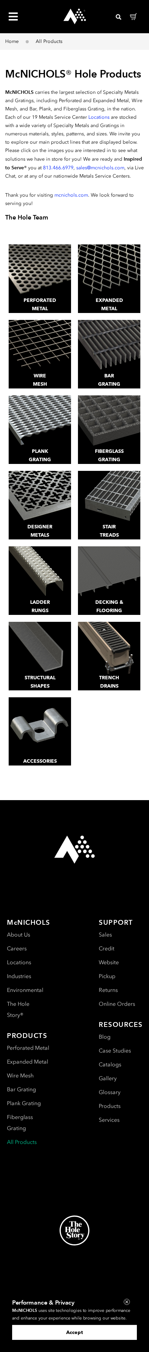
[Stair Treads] (109, 497)
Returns (108, 990)
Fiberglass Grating (20, 1122)
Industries (19, 976)
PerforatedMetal (40, 304)
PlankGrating (40, 455)
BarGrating (109, 380)
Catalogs (110, 1064)
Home (12, 41)
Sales (105, 934)
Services (109, 1120)
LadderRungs (40, 606)
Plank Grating (24, 1103)
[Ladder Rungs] (40, 572)
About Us (18, 934)
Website (109, 962)
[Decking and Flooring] (109, 572)
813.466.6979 (58, 168)
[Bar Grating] (109, 346)
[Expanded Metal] (109, 270)
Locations (98, 117)
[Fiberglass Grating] (109, 421)
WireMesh (40, 380)
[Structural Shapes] (40, 648)
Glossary (110, 1092)
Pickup (107, 976)
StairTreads (109, 531)
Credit (106, 948)
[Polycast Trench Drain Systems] (109, 648)
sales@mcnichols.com (100, 168)
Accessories (40, 761)
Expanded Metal (27, 1061)
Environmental (25, 990)
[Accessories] (40, 723)
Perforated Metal (28, 1048)
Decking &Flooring (109, 606)
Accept (74, 1332)
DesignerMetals (39, 531)
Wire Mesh (20, 1075)
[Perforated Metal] (40, 270)
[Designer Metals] (40, 497)
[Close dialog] (127, 1302)
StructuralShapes (40, 682)
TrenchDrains (109, 682)
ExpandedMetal (109, 304)
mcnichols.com (71, 195)
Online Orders (117, 1004)
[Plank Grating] (40, 421)
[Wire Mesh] (40, 346)
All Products (22, 1142)
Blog (105, 1036)
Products (110, 1106)
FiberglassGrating (109, 455)
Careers (17, 948)
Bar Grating (21, 1089)
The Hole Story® (18, 1009)
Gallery (108, 1078)
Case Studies (115, 1050)
